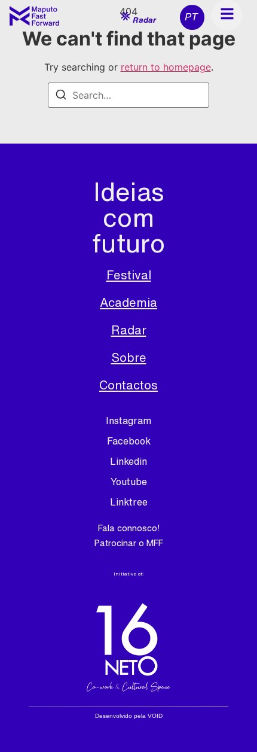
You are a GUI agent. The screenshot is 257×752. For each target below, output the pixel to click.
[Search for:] (128, 95)
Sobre (128, 357)
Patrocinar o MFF (128, 542)
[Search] (61, 96)
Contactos (128, 385)
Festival (128, 275)
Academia (128, 302)
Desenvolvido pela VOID (129, 716)
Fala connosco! (129, 527)
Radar (128, 330)
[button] (138, 18)
